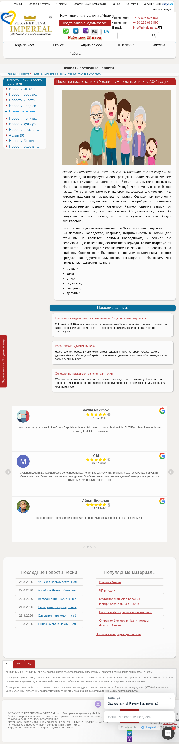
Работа (74, 53)
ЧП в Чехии (125, 45)
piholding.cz (170, 723)
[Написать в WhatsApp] (66, 30)
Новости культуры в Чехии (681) (25, 124)
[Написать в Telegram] (76, 30)
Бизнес (58, 45)
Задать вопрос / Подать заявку (3, 361)
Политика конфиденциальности (118, 634)
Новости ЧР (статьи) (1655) (25, 89)
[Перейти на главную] (31, 25)
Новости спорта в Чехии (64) (25, 129)
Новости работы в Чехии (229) (25, 146)
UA (106, 32)
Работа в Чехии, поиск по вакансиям (125, 612)
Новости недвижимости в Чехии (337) (25, 106)
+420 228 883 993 (145, 22)
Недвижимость (25, 45)
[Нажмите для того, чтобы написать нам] (145, 27)
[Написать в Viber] (86, 30)
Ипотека (159, 45)
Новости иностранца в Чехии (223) (25, 100)
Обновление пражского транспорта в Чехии (84, 373)
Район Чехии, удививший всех (75, 346)
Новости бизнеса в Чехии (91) (25, 141)
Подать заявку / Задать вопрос (85, 23)
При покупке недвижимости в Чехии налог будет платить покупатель (101, 318)
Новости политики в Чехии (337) (25, 118)
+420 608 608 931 (145, 17)
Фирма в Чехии (92, 45)
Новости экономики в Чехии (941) (25, 111)
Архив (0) (16, 135)
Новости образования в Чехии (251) (25, 94)
